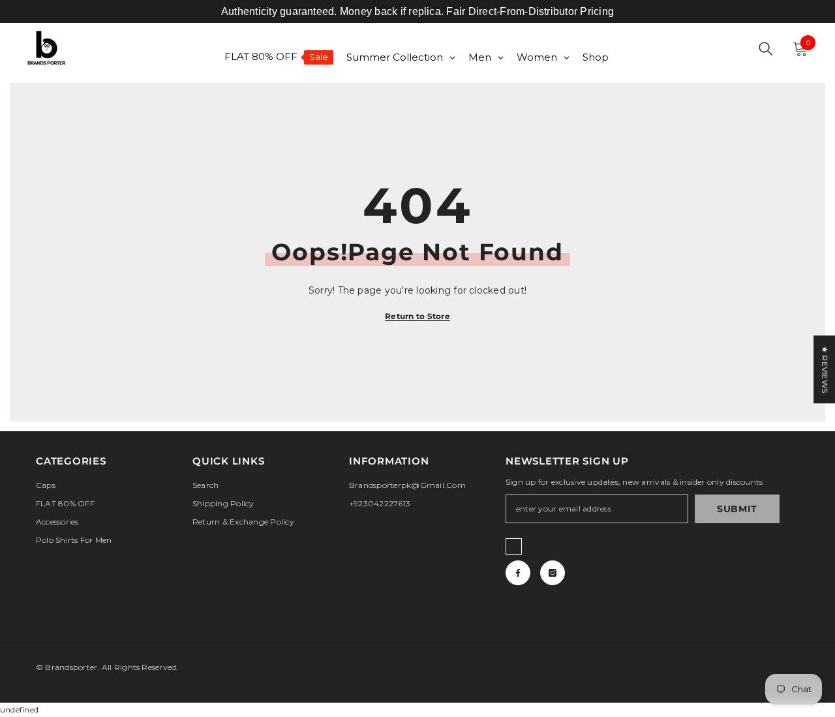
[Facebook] (518, 572)
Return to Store (417, 316)
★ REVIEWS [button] (825, 369)
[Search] (765, 48)
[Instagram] (552, 572)
